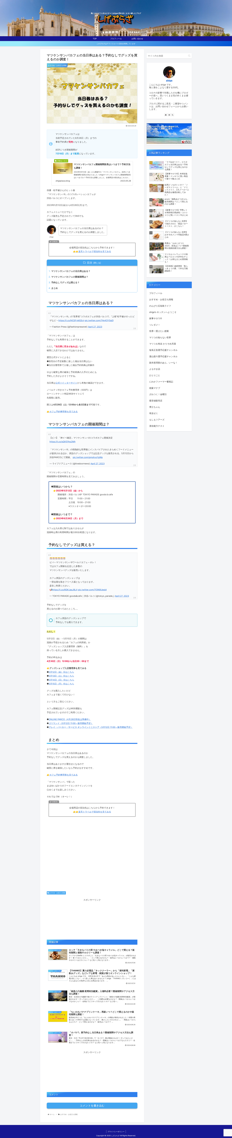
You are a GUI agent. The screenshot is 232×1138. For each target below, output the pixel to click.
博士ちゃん (154, 407)
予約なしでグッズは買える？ (65, 282)
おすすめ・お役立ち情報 (57, 893)
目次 (89, 262)
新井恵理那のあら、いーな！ (163, 362)
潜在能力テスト (156, 426)
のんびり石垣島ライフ (160, 306)
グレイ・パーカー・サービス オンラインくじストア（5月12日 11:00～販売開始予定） (91, 727)
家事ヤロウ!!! (155, 318)
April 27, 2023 (95, 326)
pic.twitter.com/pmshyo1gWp (88, 457)
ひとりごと (154, 375)
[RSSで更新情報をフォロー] (172, 114)
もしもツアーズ (156, 419)
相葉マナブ (154, 388)
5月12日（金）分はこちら (61, 672)
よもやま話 (154, 369)
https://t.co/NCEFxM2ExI (71, 320)
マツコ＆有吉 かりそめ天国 (162, 343)
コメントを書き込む (92, 1105)
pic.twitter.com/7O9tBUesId (92, 589)
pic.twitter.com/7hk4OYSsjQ (99, 320)
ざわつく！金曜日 (158, 394)
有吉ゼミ (153, 413)
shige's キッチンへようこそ (162, 312)
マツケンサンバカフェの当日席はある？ (70, 271)
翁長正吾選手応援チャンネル (163, 350)
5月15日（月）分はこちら (61, 683)
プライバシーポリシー (116, 1132)
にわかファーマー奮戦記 (161, 381)
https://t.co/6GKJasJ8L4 (64, 589)
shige (169, 80)
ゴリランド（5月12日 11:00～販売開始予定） (71, 723)
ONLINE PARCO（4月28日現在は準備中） (70, 719)
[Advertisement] (92, 857)
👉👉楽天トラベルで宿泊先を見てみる (92, 251)
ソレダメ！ (154, 325)
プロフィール (155, 293)
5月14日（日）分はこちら (61, 680)
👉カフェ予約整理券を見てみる (62, 411)
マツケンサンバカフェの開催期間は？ (69, 277)
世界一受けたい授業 (159, 331)
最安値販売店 (155, 400)
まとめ (54, 288)
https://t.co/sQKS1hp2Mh (63, 441)
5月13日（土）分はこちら (61, 676)
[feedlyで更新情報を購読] (169, 114)
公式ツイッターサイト (66, 383)
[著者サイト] (165, 114)
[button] (189, 55)
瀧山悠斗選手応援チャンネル (163, 356)
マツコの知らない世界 (160, 337)
